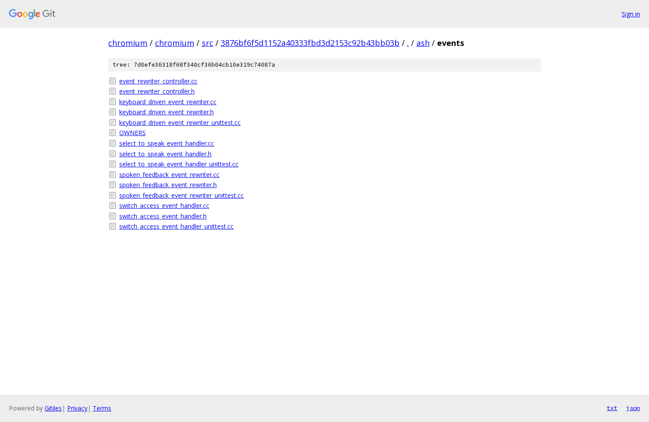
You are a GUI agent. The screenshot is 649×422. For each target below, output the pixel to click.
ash (423, 43)
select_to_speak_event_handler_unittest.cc (178, 164)
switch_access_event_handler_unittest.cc (176, 226)
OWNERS (132, 132)
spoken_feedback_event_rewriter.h (168, 185)
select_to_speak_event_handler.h (165, 154)
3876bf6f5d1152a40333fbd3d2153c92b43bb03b (310, 43)
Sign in (631, 14)
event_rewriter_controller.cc (158, 81)
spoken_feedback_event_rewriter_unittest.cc (181, 195)
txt (612, 408)
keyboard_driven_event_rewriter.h (166, 112)
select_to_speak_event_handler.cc (166, 143)
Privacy (77, 408)
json (633, 408)
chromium (127, 43)
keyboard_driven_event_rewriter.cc (167, 102)
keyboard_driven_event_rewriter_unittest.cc (180, 122)
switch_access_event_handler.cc (164, 205)
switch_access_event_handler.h (163, 216)
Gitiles (53, 408)
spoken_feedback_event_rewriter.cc (169, 174)
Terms (102, 408)
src (207, 43)
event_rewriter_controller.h (157, 91)
